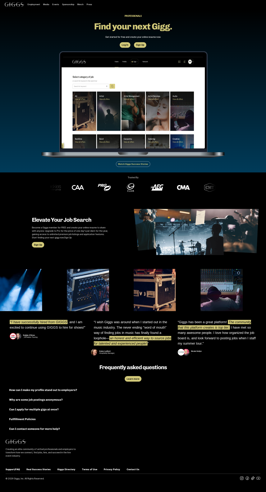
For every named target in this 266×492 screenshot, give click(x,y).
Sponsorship (68, 4)
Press (89, 4)
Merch (80, 4)
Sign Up (68, 237)
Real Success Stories (38, 469)
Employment (34, 4)
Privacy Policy (112, 469)
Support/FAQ (13, 469)
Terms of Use (89, 469)
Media (46, 4)
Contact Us (133, 469)
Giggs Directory (66, 469)
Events (55, 4)
